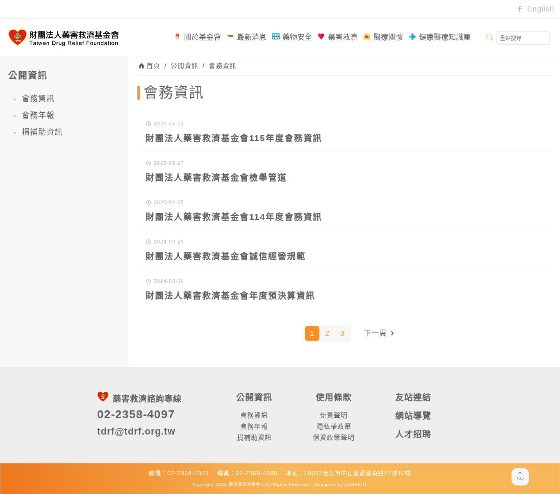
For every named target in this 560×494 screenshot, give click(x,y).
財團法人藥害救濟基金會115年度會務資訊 (234, 138)
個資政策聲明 (334, 437)
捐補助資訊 (42, 132)
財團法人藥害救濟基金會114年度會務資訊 (234, 216)
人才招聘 (413, 434)
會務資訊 (223, 65)
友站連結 (413, 397)
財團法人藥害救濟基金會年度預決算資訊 (230, 295)
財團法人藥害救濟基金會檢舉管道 (216, 177)
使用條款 (334, 397)
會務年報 (38, 115)
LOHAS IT (356, 484)
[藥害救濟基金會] (63, 37)
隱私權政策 (333, 426)
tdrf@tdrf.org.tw (136, 431)
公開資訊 (184, 65)
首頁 (153, 65)
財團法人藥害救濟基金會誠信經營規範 (226, 256)
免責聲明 (334, 415)
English (539, 9)
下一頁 (375, 333)
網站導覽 (413, 415)
